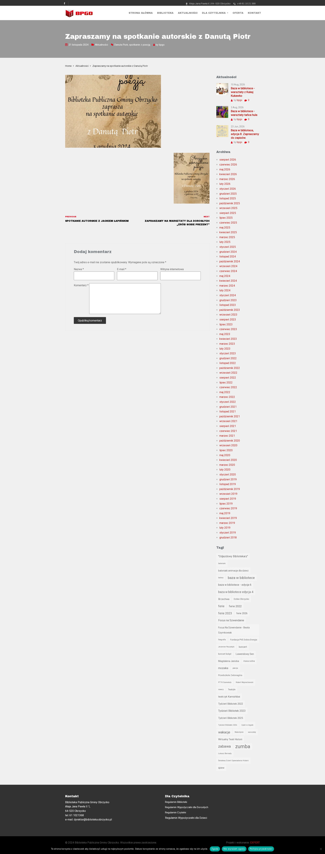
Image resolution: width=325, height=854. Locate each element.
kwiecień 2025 (228, 232)
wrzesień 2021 (228, 421)
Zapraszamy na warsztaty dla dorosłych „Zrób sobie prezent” (177, 223)
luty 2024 (224, 290)
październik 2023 (229, 309)
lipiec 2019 (226, 503)
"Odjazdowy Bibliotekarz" (233, 556)
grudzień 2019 (228, 479)
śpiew (221, 767)
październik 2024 (229, 261)
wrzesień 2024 (228, 266)
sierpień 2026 (227, 159)
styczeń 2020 (227, 474)
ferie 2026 (241, 613)
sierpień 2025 (227, 213)
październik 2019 (229, 489)
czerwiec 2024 (228, 271)
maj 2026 (224, 169)
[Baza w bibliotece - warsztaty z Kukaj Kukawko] (222, 89)
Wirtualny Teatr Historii (230, 739)
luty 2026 (224, 183)
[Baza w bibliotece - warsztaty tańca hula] (222, 112)
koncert (243, 646)
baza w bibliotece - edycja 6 (234, 584)
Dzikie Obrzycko (241, 599)
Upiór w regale (247, 725)
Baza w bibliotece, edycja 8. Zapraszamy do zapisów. (245, 134)
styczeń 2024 (227, 295)
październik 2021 (229, 416)
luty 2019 (224, 527)
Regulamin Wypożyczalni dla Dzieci (186, 817)
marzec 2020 (227, 464)
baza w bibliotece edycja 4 (235, 592)
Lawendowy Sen (245, 653)
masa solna (249, 661)
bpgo (162, 44)
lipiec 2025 (226, 217)
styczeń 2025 (227, 246)
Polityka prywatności (261, 848)
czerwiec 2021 (228, 431)
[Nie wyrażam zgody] (320, 849)
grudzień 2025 (228, 193)
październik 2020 (229, 440)
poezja (235, 668)
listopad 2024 (227, 256)
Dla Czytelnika (214, 13)
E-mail (121, 269)
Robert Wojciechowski (244, 682)
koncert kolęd (224, 654)
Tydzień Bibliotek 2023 (232, 710)
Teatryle (231, 689)
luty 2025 (224, 242)
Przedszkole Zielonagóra (230, 675)
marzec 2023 (227, 343)
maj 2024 (224, 276)
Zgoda (214, 848)
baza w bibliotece (241, 578)
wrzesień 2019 (228, 493)
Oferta (238, 13)
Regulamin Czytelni (175, 812)
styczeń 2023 (227, 353)
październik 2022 (229, 368)
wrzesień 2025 (228, 208)
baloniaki (222, 563)
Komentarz (81, 285)
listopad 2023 (227, 305)
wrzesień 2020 (228, 445)
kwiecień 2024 (228, 280)
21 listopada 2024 (78, 44)
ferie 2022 (235, 606)
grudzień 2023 (228, 300)
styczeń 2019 (227, 532)
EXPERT (255, 842)
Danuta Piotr (121, 44)
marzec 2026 (227, 179)
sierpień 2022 (227, 377)
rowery (221, 689)
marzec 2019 (227, 523)
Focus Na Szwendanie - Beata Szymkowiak (234, 630)
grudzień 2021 (228, 406)
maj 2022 (224, 392)
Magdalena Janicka (228, 661)
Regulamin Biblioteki (176, 802)
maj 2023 (224, 334)
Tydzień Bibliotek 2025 (230, 718)
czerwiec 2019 (228, 508)
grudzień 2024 (228, 251)
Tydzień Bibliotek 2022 (230, 703)
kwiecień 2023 (228, 338)
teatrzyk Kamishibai (229, 696)
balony (220, 578)
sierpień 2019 (227, 498)
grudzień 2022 (228, 358)
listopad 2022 (227, 363)
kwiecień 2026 (228, 174)
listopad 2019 (227, 484)
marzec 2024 (227, 285)
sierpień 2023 (227, 319)
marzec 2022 (227, 397)
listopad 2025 (227, 198)
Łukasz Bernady (225, 753)
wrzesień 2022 (228, 372)
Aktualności (188, 13)
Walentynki (239, 732)
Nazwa (79, 269)
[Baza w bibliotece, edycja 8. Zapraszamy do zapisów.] (222, 131)
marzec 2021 (227, 435)
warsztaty (252, 732)
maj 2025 (224, 227)
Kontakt (254, 13)
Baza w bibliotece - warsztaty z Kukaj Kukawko (243, 92)
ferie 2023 (225, 613)
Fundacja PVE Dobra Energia (243, 639)
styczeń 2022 (227, 401)
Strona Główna (141, 13)
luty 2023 (224, 348)
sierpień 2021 (227, 426)
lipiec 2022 (226, 382)
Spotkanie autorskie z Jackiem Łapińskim (97, 221)
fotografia (222, 640)
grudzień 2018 (228, 537)
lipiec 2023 (226, 324)
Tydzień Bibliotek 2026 (227, 725)
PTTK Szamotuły (224, 682)
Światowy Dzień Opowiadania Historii (233, 760)
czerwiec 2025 (228, 222)
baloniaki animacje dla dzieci (233, 570)
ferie (221, 606)
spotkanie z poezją (139, 44)
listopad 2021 (227, 411)
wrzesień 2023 (228, 314)
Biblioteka (165, 13)
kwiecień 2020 (228, 460)
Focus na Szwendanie (231, 620)
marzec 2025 (227, 237)
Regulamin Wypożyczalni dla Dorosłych (186, 807)
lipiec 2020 (226, 450)
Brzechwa (223, 599)
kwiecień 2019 (228, 518)
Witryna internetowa (172, 269)
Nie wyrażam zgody (234, 848)
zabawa (224, 746)
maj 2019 (224, 513)
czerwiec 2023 (228, 329)
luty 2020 (224, 469)
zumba (242, 746)
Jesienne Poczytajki (226, 647)
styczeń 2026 (227, 188)
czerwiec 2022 (228, 387)
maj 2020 (224, 455)
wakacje (224, 732)
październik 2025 (229, 203)
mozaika (223, 668)
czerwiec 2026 (228, 164)
